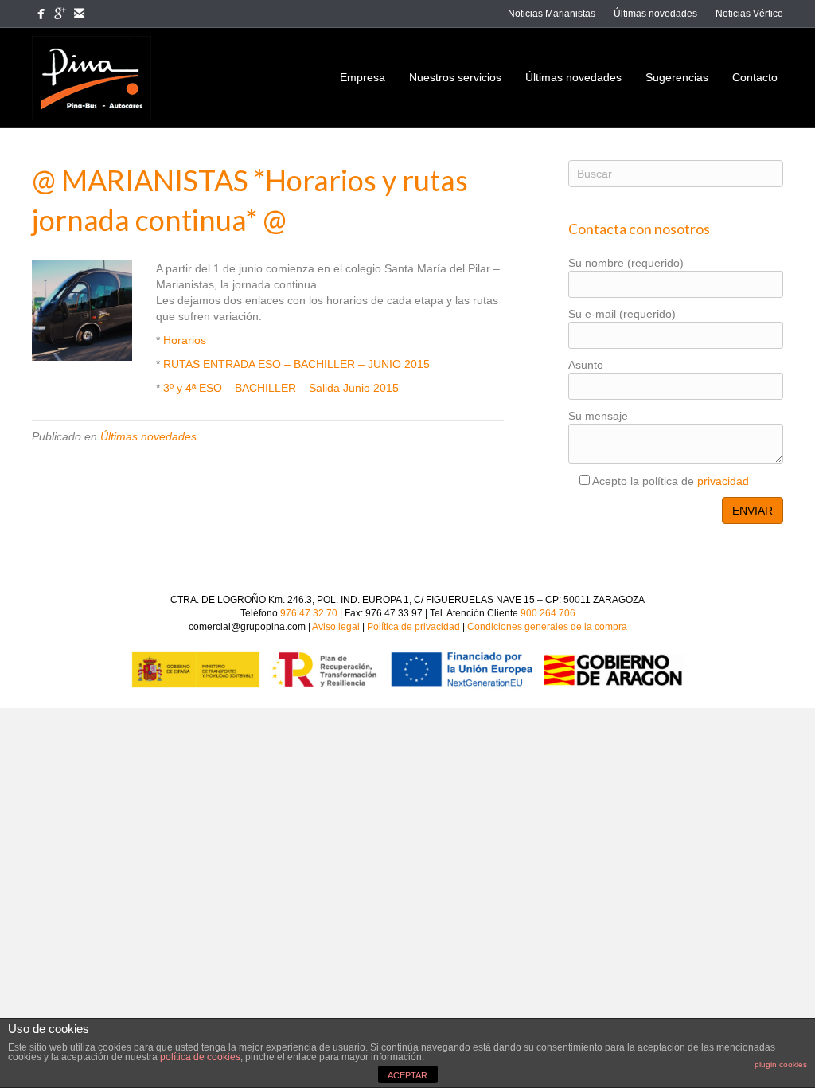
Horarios (184, 340)
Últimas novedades (655, 13)
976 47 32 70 (308, 613)
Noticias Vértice (749, 13)
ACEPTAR (407, 1075)
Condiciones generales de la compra (547, 626)
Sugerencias (676, 77)
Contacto (755, 77)
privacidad (723, 481)
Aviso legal (336, 626)
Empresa (362, 77)
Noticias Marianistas (551, 13)
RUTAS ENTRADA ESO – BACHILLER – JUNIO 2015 (296, 364)
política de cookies (200, 1057)
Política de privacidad (414, 626)
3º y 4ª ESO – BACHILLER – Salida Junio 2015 (281, 388)
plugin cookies (781, 1064)
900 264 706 (548, 613)
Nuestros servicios (455, 77)
